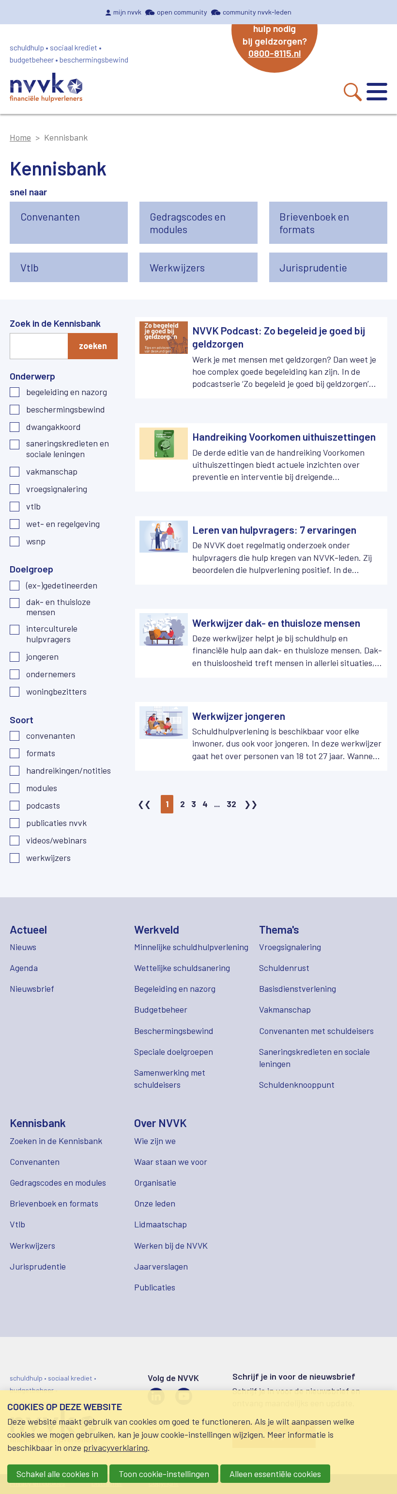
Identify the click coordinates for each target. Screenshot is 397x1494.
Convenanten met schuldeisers (316, 1030)
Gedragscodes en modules (58, 1182)
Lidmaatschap (160, 1224)
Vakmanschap (51, 471)
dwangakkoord (53, 427)
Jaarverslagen (161, 1266)
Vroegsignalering (56, 489)
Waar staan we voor (170, 1161)
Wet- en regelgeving (63, 524)
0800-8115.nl (274, 53)
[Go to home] (46, 89)
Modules (41, 788)
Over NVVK (160, 1122)
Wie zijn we (155, 1140)
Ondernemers (51, 674)
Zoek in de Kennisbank (55, 323)
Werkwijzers (48, 858)
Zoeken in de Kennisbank (56, 1140)
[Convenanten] (69, 222)
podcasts (43, 805)
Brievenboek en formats (54, 1203)
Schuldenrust (284, 967)
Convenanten (50, 736)
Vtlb (17, 1224)
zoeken (93, 345)
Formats (40, 753)
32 (231, 804)
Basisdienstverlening (297, 988)
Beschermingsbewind (65, 409)
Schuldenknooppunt (297, 1084)
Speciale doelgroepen (173, 1051)
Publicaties (154, 1287)
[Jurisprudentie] (328, 267)
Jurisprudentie (38, 1266)
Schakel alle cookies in (57, 1473)
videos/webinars (56, 840)
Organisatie (155, 1182)
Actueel (28, 929)
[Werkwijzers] (198, 267)
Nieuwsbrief (32, 988)
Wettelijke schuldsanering (182, 967)
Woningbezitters (56, 691)
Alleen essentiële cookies (275, 1473)
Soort (21, 719)
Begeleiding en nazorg (66, 392)
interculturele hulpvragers (51, 633)
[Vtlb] (69, 267)
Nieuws (23, 946)
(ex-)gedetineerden (61, 585)
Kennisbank (38, 1122)
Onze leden (154, 1203)
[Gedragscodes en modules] (198, 222)
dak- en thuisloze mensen (58, 607)
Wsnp (36, 541)
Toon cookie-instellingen (164, 1473)
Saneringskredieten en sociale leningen (67, 448)
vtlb (33, 506)
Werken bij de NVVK (171, 1245)
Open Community (182, 12)
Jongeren (42, 657)
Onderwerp (32, 375)
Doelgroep (31, 568)
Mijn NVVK (127, 12)
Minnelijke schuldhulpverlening (191, 946)
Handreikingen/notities (68, 770)
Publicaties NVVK (56, 823)
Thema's (279, 929)
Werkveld (156, 929)
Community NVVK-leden (257, 12)
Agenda (24, 967)
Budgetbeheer (160, 1009)
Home (20, 137)
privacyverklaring (115, 1447)
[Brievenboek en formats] (328, 222)
